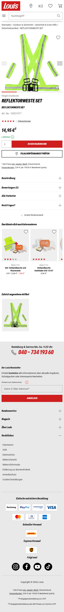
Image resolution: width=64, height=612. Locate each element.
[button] (59, 15)
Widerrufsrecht (9, 459)
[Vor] (59, 63)
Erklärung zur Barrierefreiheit (16, 469)
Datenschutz (8, 454)
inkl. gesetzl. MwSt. (20, 164)
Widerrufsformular (11, 464)
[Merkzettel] (50, 6)
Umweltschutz (9, 474)
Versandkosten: (8, 167)
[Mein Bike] (40, 6)
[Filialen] (31, 6)
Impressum (7, 445)
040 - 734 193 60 (35, 352)
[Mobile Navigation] (4, 15)
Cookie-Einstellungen (12, 479)
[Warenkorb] (60, 6)
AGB (4, 449)
